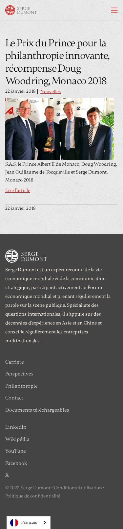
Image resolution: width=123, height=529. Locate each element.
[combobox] (29, 522)
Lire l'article (17, 190)
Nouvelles (50, 91)
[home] (21, 10)
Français (29, 522)
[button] (114, 10)
